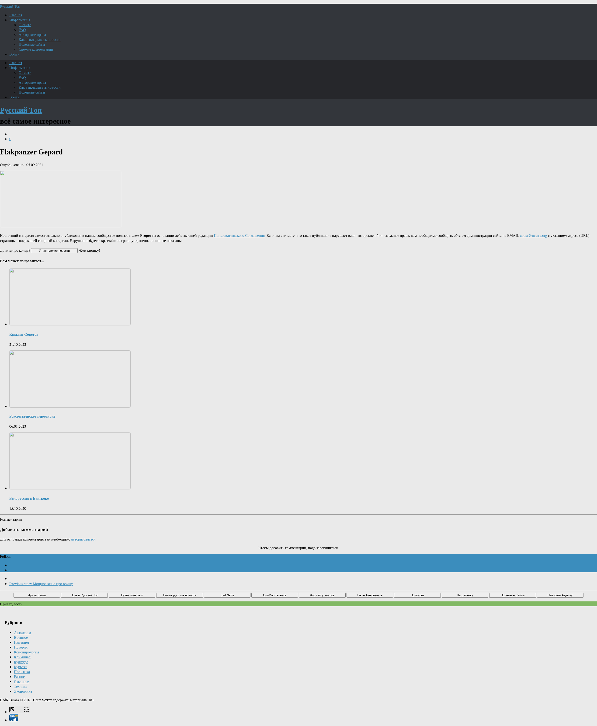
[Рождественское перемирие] (70, 406)
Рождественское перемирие (32, 416)
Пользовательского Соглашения (239, 235)
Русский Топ (10, 6)
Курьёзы (20, 666)
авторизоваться (83, 539)
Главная (15, 14)
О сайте (25, 24)
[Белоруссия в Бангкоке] (70, 487)
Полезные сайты (32, 44)
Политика (22, 671)
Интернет (21, 642)
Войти (14, 54)
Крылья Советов (23, 334)
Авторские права (32, 34)
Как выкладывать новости (40, 39)
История (21, 647)
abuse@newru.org (533, 235)
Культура (21, 661)
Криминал (22, 656)
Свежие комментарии (36, 49)
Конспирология (26, 651)
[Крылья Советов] (70, 323)
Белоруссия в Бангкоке (29, 498)
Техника (20, 686)
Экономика (23, 691)
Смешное (21, 681)
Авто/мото (22, 632)
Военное (21, 637)
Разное (19, 676)
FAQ (22, 29)
